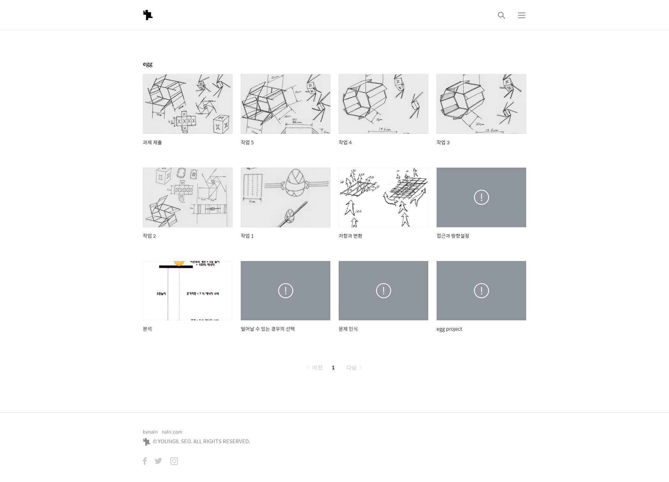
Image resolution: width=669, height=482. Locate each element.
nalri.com (172, 431)
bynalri (150, 431)
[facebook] (145, 461)
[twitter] (158, 461)
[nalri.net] (148, 15)
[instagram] (174, 461)
